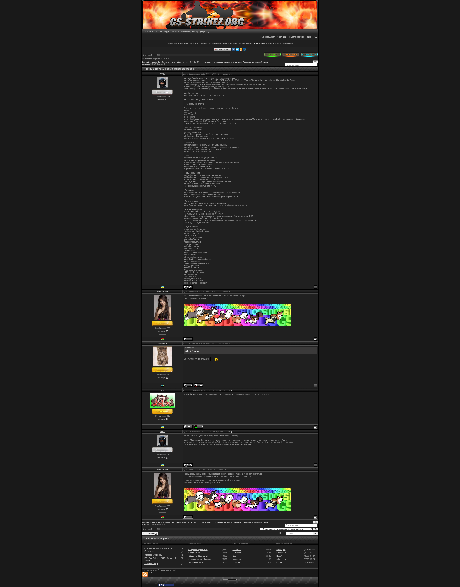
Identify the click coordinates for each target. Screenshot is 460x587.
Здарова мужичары (153, 555)
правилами (259, 43)
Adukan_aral (281, 559)
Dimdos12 (162, 343)
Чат (160, 32)
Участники (281, 37)
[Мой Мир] (245, 49)
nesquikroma (162, 292)
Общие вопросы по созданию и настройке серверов (219, 62)
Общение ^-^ (194, 553)
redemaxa (237, 559)
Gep (234, 556)
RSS (315, 37)
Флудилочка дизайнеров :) (200, 559)
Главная (147, 32)
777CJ (162, 74)
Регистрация (197, 32)
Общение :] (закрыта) (198, 556)
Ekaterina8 (281, 553)
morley (279, 562)
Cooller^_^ (165, 59)
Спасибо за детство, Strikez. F (158, 548)
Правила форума (296, 37)
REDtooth (237, 553)
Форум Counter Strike (151, 62)
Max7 (162, 390)
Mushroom (174, 59)
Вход (206, 32)
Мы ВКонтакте (184, 32)
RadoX (279, 556)
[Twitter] (237, 49)
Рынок (173, 32)
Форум (166, 32)
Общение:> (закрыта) (198, 549)
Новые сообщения (266, 37)
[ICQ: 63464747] (198, 385)
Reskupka (280, 549)
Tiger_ (181, 59)
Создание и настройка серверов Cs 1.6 (178, 62)
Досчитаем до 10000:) (198, 562)
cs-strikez (237, 562)
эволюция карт (151, 563)
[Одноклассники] (241, 49)
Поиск (154, 32)
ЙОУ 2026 (149, 552)
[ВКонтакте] (233, 49)
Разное (152, 573)
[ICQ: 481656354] (198, 427)
